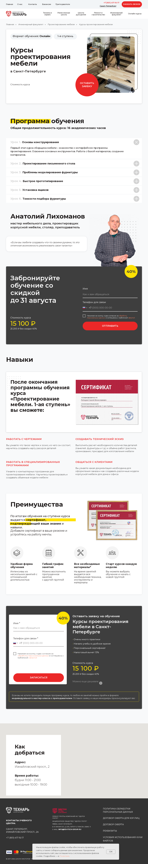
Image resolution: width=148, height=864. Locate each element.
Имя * (16, 623)
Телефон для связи (94, 302)
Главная (10, 24)
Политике (64, 856)
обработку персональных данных (33, 656)
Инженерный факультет (30, 24)
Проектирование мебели (61, 24)
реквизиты (110, 831)
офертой (131, 318)
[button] (132, 4)
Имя (85, 288)
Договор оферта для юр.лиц (121, 818)
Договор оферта (113, 824)
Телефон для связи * (25, 638)
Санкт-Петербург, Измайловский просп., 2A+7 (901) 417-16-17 (22, 829)
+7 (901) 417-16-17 (111, 3)
